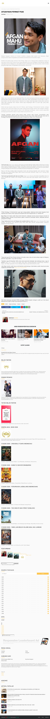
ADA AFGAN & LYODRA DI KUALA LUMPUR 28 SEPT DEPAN (40, 339)
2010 (25, 609)
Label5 (2, 631)
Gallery (2, 672)
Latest (2, 675)
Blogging (9, 717)
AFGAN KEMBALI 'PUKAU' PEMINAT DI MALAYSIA (8, 339)
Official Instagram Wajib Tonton (7, 659)
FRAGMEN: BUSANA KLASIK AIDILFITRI (14, 699)
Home (2, 625)
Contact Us (47, 717)
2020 (25, 589)
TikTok (26, 651)
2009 (25, 611)
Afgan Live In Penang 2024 (20, 267)
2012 (25, 605)
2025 (25, 579)
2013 (25, 603)
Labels (2, 626)
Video (2, 674)
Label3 (2, 629)
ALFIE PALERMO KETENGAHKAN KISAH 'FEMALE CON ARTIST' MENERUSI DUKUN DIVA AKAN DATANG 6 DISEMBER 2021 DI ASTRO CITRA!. (26, 695)
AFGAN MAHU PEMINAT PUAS (23, 338)
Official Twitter (4, 660)
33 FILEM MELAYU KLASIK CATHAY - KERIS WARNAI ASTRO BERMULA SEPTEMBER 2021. (23, 689)
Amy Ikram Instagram (29, 659)
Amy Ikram (3, 14)
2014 (25, 601)
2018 (25, 593)
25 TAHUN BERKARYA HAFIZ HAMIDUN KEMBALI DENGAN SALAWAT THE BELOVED (22, 710)
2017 (25, 595)
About (2, 633)
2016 (25, 597)
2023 (25, 583)
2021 (25, 587)
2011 (25, 607)
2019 (25, 591)
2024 (25, 581)
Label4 (2, 630)
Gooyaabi (17, 717)
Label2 (2, 628)
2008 (25, 613)
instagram (27, 652)
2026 (25, 577)
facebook (3, 651)
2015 (25, 599)
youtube (2, 652)
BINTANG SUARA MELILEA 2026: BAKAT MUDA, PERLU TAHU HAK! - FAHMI (20, 704)
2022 (25, 585)
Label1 (2, 627)
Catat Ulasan (3, 349)
